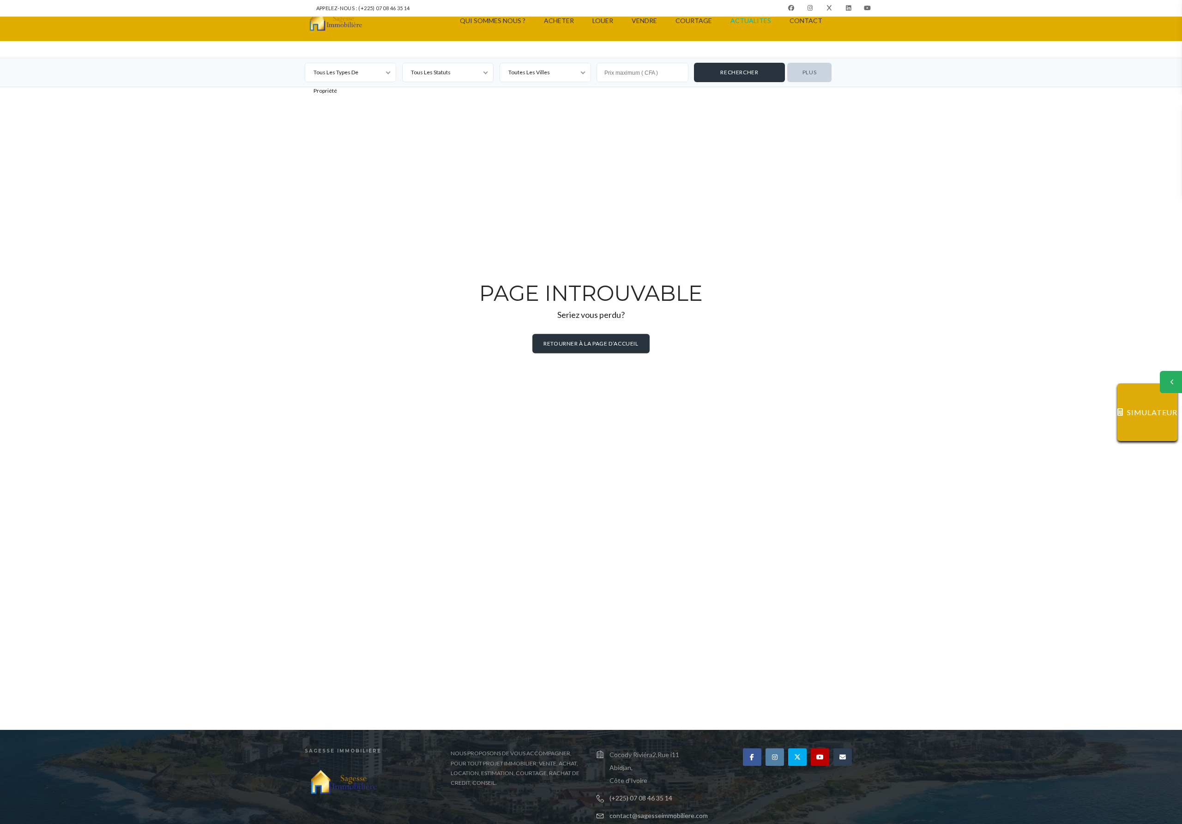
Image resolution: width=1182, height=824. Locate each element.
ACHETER (559, 20)
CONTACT (806, 20)
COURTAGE (693, 20)
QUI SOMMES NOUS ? (492, 20)
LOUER (602, 20)
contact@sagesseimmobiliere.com (658, 815)
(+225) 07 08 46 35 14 (640, 798)
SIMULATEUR (1152, 412)
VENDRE (644, 20)
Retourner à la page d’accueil (590, 343)
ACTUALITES (750, 20)
